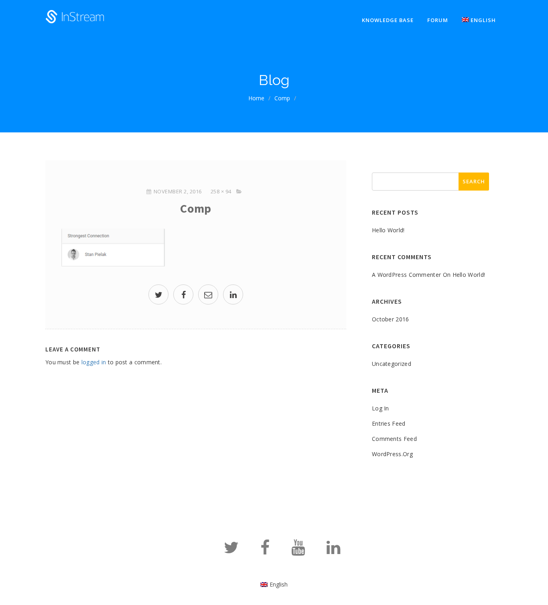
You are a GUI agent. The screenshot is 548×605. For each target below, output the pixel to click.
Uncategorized (391, 363)
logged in (93, 362)
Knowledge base (388, 20)
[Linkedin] (333, 551)
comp (282, 98)
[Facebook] (265, 551)
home (256, 98)
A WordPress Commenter (406, 274)
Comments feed (394, 439)
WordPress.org (392, 454)
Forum (437, 20)
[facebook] (183, 295)
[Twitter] (231, 551)
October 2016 (390, 319)
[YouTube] (298, 551)
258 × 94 (221, 191)
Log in (380, 408)
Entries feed (389, 423)
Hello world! (388, 230)
